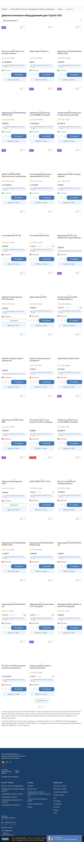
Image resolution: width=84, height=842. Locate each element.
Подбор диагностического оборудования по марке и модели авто (32, 9)
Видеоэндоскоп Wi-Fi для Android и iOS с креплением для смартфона (70, 237)
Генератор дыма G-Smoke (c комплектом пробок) (40, 667)
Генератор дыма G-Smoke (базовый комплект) (67, 298)
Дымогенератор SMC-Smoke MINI (12, 421)
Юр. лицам (57, 801)
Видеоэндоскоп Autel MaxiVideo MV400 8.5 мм (14, 544)
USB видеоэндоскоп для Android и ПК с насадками (42, 605)
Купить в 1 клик (13, 80)
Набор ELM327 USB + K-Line (40, 481)
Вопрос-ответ (32, 789)
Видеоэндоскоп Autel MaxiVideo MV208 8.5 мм (14, 114)
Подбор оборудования (34, 804)
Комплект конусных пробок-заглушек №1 (40, 359)
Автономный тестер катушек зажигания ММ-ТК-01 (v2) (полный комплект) (41, 175)
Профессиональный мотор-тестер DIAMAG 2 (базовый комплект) (68, 421)
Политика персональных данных (6, 771)
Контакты (30, 786)
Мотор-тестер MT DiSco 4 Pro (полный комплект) (13, 52)
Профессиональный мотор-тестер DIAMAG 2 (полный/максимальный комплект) (40, 114)
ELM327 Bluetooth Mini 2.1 (39, 51)
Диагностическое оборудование (12, 786)
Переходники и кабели (9, 797)
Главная (4, 9)
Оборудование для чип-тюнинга (12, 794)
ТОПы (55, 813)
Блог (55, 798)
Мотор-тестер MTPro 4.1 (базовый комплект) (67, 482)
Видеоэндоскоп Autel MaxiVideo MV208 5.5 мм (70, 52)
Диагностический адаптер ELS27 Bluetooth (12, 298)
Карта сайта (17, 771)
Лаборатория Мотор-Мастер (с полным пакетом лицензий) (69, 114)
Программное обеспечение (11, 805)
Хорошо (5, 839)
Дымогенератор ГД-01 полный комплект (69, 175)
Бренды (29, 807)
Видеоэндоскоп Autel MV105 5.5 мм (14, 605)
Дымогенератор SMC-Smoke (68, 358)
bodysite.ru (15, 776)
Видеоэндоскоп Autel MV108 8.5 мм (69, 544)
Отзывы (55, 810)
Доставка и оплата (59, 786)
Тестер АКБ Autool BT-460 (11, 235)
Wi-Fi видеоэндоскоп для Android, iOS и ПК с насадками (41, 421)
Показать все (42, 700)
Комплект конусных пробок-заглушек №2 (12, 359)
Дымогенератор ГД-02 (38, 297)
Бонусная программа (60, 792)
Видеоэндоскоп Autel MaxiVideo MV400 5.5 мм (42, 544)
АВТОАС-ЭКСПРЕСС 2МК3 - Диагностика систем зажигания (14, 175)
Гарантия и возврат (59, 789)
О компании (57, 804)
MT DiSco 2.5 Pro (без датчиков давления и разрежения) (13, 667)
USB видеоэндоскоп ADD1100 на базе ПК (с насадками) (69, 605)
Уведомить (14, 320)
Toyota (60, 9)
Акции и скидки (58, 795)
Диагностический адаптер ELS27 (12, 482)
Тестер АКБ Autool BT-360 (39, 235)
